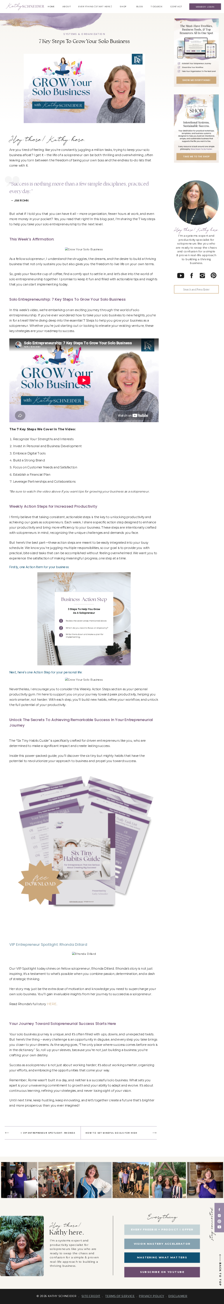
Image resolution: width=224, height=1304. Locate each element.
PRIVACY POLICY (151, 1296)
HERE (52, 1004)
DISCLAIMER (177, 1296)
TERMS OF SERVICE (120, 1296)
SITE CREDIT (91, 1296)
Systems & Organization (84, 34)
